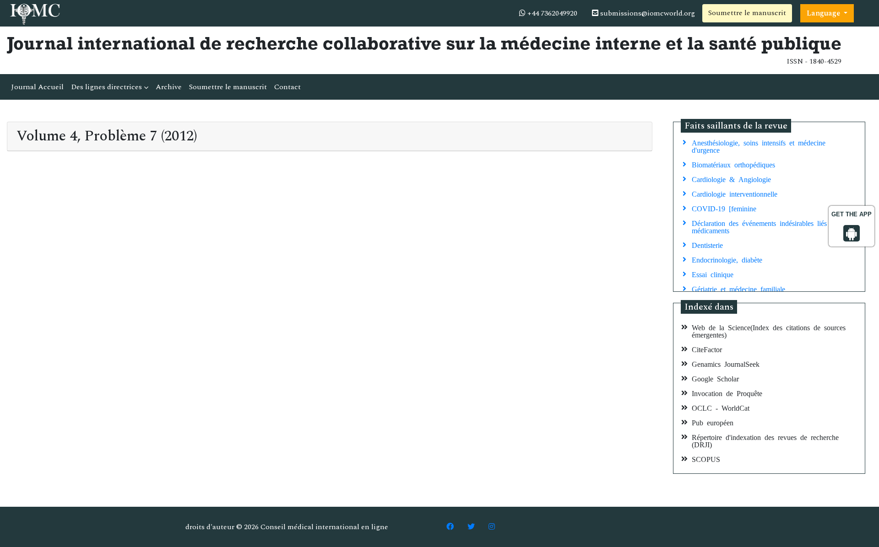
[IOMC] (34, 12)
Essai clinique (712, 274)
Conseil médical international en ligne (324, 526)
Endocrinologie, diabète (727, 259)
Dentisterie (707, 244)
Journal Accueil (37, 86)
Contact (287, 86)
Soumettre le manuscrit (747, 12)
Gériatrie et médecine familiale (738, 288)
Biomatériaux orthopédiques (733, 164)
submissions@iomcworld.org (646, 13)
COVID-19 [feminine (724, 208)
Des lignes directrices (107, 86)
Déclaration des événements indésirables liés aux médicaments (766, 226)
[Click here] (450, 526)
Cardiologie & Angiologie (731, 178)
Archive (169, 86)
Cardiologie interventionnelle (734, 193)
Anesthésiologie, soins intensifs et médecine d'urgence (758, 146)
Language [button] (824, 13)
